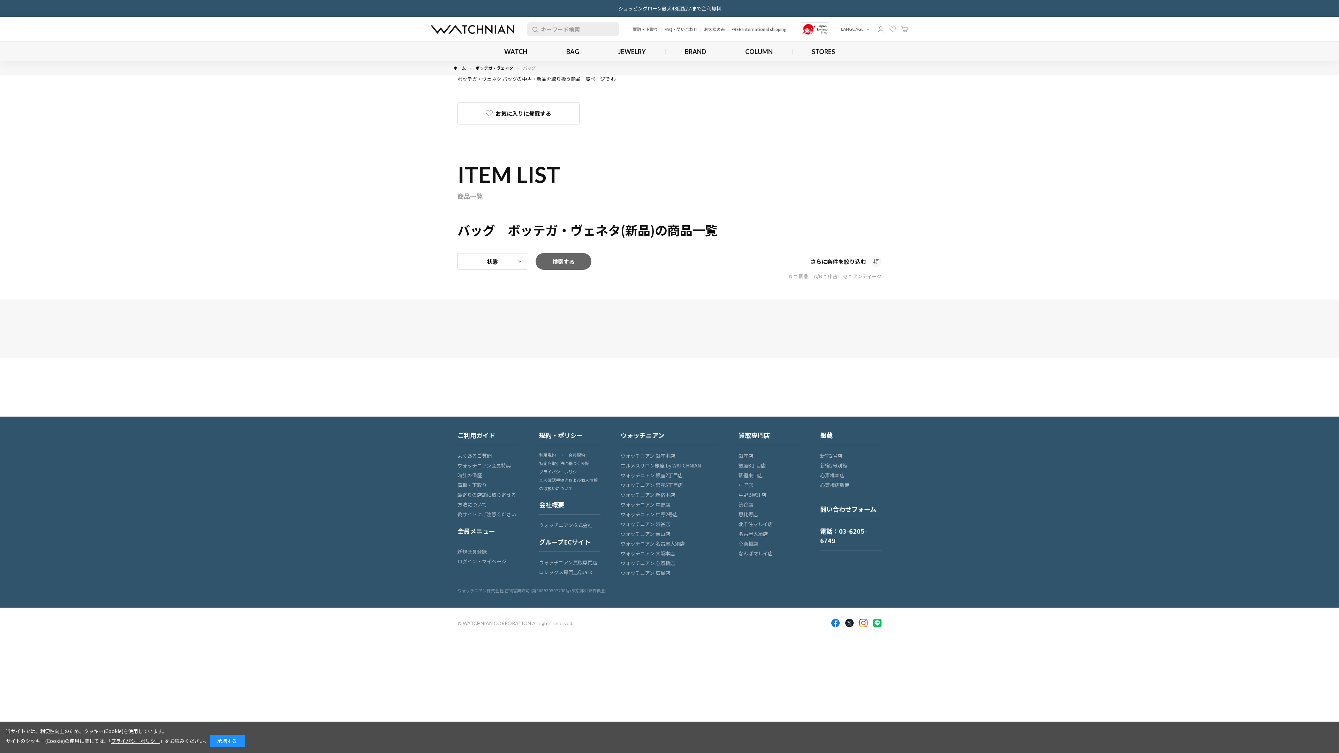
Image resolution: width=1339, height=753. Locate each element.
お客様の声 (714, 29)
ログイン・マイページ (481, 561)
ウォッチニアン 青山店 (645, 533)
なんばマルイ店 (756, 553)
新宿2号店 (831, 455)
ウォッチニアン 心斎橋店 (648, 563)
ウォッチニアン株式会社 (565, 525)
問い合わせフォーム (848, 509)
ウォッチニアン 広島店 (645, 572)
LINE (877, 623)
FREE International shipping (759, 29)
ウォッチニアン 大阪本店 (648, 553)
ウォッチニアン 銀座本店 (648, 455)
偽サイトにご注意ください (486, 514)
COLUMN (759, 51)
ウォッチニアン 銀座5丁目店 (652, 484)
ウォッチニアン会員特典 (484, 465)
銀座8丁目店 (752, 465)
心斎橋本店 (832, 475)
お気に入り (893, 29)
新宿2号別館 (833, 465)
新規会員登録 (472, 551)
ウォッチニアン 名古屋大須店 (653, 543)
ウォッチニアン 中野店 (645, 504)
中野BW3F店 (752, 494)
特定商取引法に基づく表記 (564, 463)
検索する (563, 261)
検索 (534, 29)
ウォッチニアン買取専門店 (568, 562)
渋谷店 (746, 504)
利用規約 (547, 455)
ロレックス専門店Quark (565, 572)
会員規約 (576, 455)
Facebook (835, 623)
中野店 (746, 484)
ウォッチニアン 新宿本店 (648, 494)
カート (904, 29)
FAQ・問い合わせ (681, 29)
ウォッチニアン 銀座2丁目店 (652, 475)
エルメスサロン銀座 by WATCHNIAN (661, 465)
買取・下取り (645, 29)
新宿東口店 (751, 475)
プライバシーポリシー (560, 471)
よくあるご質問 (474, 455)
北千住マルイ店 (756, 523)
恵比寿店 (748, 514)
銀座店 (746, 455)
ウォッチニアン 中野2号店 (649, 514)
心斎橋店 (748, 543)
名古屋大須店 (753, 533)
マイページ (881, 29)
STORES (823, 51)
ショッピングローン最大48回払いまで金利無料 (669, 8)
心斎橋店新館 (834, 484)
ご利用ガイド (476, 435)
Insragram (863, 623)
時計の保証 (469, 475)
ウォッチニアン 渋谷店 (645, 523)
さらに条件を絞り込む (838, 261)
